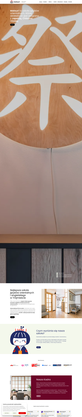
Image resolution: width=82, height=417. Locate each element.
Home (40, 1)
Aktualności (60, 1)
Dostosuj (7, 413)
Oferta (50, 1)
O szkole (45, 1)
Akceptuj (22, 413)
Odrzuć (14, 413)
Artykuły (65, 1)
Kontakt (70, 1)
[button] (24, 415)
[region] (14, 409)
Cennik (55, 1)
